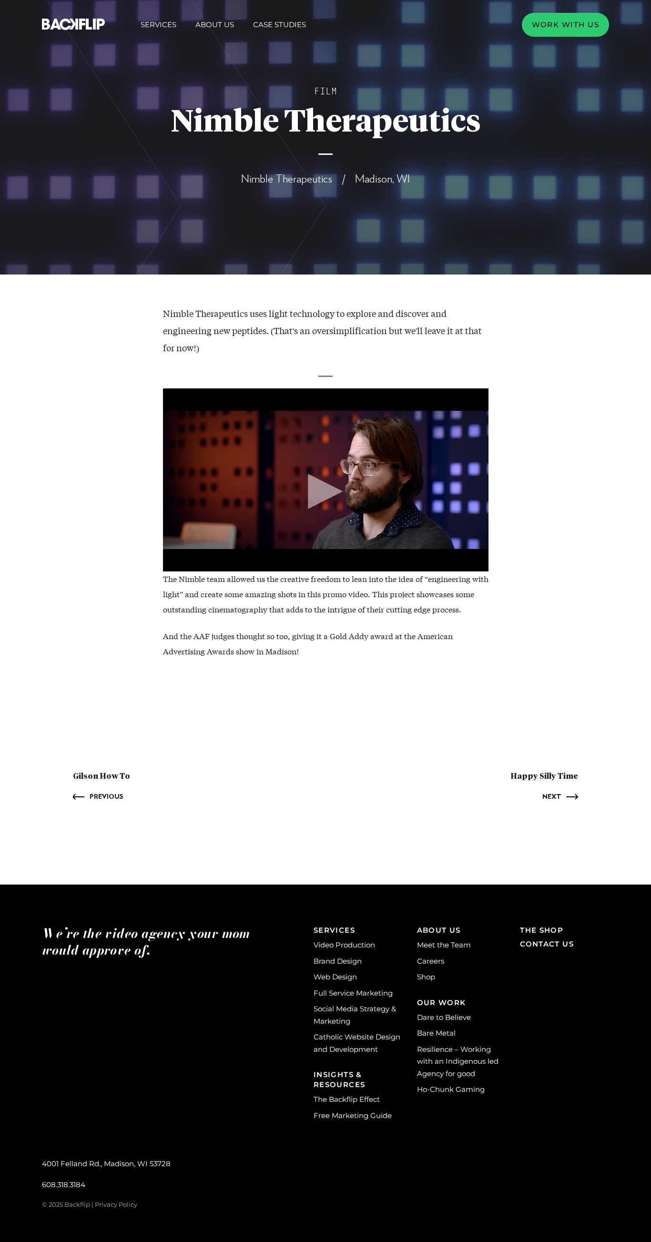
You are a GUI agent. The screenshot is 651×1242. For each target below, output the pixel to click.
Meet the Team (444, 944)
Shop (426, 976)
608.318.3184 (63, 1184)
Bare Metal (436, 1033)
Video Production (344, 944)
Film (325, 91)
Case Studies (279, 24)
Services (158, 24)
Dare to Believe (444, 1017)
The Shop (541, 930)
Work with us (565, 24)
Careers (430, 961)
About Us (214, 24)
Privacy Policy (116, 1204)
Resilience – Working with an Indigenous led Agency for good (457, 1061)
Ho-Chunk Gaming (451, 1089)
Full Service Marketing (353, 993)
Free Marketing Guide (353, 1115)
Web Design (335, 976)
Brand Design (338, 961)
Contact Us (547, 943)
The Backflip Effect (347, 1099)
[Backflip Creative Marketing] (73, 25)
